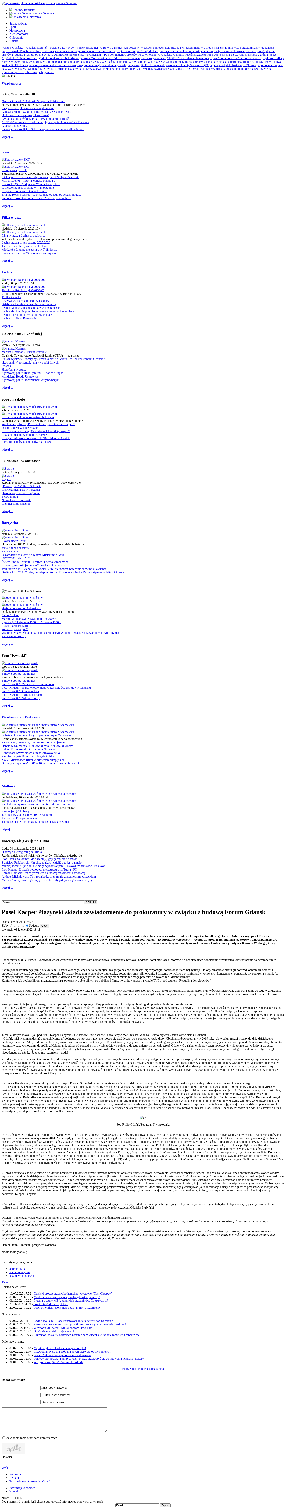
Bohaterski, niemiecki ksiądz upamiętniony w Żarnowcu (36, 735)
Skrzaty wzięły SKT (14, 170)
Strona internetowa (53, 1402)
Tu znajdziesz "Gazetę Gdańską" (29, 1481)
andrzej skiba (17, 1268)
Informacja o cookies (22, 1488)
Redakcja (15, 1474)
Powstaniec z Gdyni (14, 540)
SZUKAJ (91, 902)
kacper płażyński (19, 1272)
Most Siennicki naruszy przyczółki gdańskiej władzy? (67, 1297)
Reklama (14, 1477)
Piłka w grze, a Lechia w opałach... (23, 235)
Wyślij (5, 1467)
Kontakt (14, 1491)
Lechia (7, 272)
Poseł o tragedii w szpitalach (50, 1304)
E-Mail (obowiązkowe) (55, 1394)
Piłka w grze (11, 217)
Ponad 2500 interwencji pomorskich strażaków (62, 1355)
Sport (6, 152)
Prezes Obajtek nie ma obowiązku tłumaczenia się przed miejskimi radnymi (80, 1324)
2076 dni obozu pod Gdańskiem (21, 608)
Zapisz (165, 1505)
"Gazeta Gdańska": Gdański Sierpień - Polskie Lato (33, 101)
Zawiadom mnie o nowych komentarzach (31, 1437)
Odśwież (7, 1457)
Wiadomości (11, 83)
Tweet (5, 1282)
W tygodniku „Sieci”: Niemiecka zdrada (58, 1362)
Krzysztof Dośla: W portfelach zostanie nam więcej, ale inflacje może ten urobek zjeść (86, 1334)
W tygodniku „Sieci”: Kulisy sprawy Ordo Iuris (63, 1327)
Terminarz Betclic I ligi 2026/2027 (23, 290)
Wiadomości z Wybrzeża (21, 717)
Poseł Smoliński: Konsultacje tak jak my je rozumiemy (67, 1307)
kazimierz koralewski (22, 1275)
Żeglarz (6, 479)
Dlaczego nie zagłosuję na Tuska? (22, 852)
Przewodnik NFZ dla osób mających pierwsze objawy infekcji (72, 1351)
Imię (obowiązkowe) (54, 1387)
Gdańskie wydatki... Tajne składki (54, 1331)
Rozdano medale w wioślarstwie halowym (28, 417)
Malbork (9, 786)
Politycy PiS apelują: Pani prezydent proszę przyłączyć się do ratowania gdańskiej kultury (89, 1358)
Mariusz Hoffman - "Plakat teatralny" (24, 352)
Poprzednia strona (133, 1368)
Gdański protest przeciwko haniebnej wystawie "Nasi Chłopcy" (73, 1293)
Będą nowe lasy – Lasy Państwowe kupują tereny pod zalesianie (73, 1320)
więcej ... (7, 137)
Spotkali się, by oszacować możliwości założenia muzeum (37, 804)
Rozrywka (10, 523)
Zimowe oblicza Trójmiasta (18, 673)
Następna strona (154, 1368)
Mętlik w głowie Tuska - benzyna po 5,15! (60, 1348)
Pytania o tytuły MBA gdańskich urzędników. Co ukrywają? (71, 1300)
